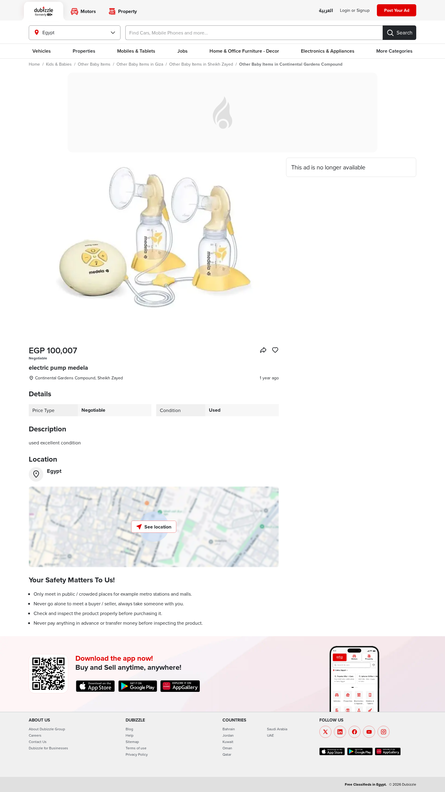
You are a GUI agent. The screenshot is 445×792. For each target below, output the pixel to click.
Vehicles (41, 50)
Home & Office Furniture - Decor (244, 50)
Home (34, 64)
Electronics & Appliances (327, 50)
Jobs (182, 50)
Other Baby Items (94, 64)
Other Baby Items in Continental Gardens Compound (290, 64)
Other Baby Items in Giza (140, 64)
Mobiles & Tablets (136, 50)
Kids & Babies (59, 64)
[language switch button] (326, 11)
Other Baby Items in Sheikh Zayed (201, 64)
